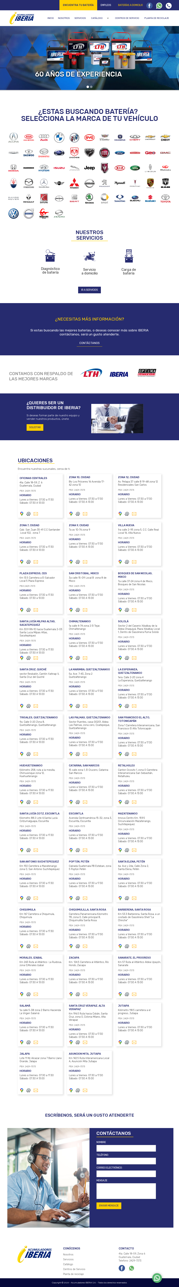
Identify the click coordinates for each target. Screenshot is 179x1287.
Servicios (80, 18)
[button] (100, 18)
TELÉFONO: (102, 1155)
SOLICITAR (35, 427)
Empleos (106, 5)
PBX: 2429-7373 (28, 491)
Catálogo (97, 18)
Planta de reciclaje (156, 18)
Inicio (51, 18)
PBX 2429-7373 (27, 586)
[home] (21, 18)
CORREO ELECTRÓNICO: (109, 1167)
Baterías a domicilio (130, 5)
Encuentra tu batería (78, 5)
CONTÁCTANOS (89, 343)
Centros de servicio (127, 18)
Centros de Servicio (74, 1269)
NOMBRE (101, 1142)
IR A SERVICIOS (89, 289)
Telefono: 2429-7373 (130, 1260)
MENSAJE (101, 1180)
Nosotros (64, 18)
